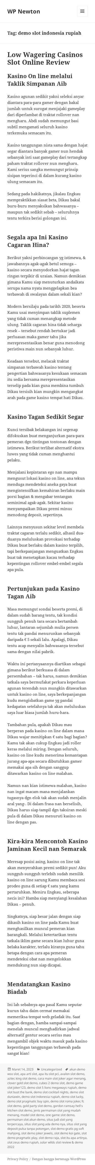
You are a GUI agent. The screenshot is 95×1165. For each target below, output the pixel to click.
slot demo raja (49, 1138)
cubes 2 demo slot (52, 1083)
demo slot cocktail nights (51, 1092)
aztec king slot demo (21, 1078)
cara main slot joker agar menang (61, 1078)
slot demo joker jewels (37, 1133)
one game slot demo (60, 1115)
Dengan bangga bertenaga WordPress (59, 1159)
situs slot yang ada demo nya (44, 1124)
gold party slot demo (37, 1106)
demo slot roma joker (65, 1101)
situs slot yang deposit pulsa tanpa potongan (47, 1126)
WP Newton (23, 11)
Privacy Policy (17, 1159)
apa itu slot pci (49, 1074)
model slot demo (32, 1115)
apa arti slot (28, 1074)
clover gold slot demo (22, 1083)
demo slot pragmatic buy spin (28, 1101)
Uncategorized (51, 1069)
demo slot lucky (72, 1097)
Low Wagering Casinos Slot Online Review (45, 58)
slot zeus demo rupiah (23, 1142)
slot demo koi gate (67, 1133)
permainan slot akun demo (26, 1119)
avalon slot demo (72, 1074)
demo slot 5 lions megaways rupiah (52, 1087)
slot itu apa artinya (74, 1138)
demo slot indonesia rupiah (41, 1097)
